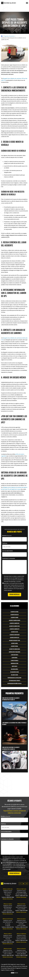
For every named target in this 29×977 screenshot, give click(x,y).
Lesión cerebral (14, 657)
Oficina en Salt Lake (8, 889)
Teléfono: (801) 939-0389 (21, 910)
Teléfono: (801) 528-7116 (21, 895)
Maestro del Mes (9, 970)
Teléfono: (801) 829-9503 (8, 912)
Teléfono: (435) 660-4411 (8, 927)
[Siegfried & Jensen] (8, 3)
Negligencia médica (14, 669)
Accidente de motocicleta (14, 637)
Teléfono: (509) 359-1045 (21, 940)
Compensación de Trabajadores (14, 652)
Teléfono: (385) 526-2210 (21, 927)
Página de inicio (1, 36)
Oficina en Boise (8, 933)
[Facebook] (20, 883)
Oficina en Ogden (7, 903)
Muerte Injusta (14, 666)
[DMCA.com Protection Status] (14, 973)
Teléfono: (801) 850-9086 (8, 897)
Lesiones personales (14, 660)
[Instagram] (27, 883)
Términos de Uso (16, 966)
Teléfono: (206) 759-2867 (21, 955)
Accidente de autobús (14, 612)
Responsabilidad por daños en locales (14, 683)
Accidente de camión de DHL (14, 623)
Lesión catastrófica (14, 655)
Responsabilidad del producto (14, 680)
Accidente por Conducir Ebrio (14, 649)
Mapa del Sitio (11, 968)
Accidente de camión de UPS (14, 629)
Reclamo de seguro (14, 675)
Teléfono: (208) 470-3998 (8, 942)
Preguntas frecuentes (9, 36)
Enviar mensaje (14, 594)
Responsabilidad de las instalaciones (14, 678)
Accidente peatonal (14, 646)
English (3, 970)
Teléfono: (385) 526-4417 (8, 955)
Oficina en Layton (21, 918)
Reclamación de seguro (14, 672)
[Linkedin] (23, 883)
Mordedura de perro (14, 663)
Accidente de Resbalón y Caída (14, 640)
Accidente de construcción (14, 635)
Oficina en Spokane (21, 933)
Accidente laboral (14, 643)
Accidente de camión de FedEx (14, 626)
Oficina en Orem (21, 903)
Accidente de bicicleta (15, 614)
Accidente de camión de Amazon (14, 620)
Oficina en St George (8, 918)
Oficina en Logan (8, 948)
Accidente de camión (14, 617)
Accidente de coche (14, 632)
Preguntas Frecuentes (20, 968)
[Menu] (27, 2)
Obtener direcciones (8, 898)
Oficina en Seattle (21, 948)
